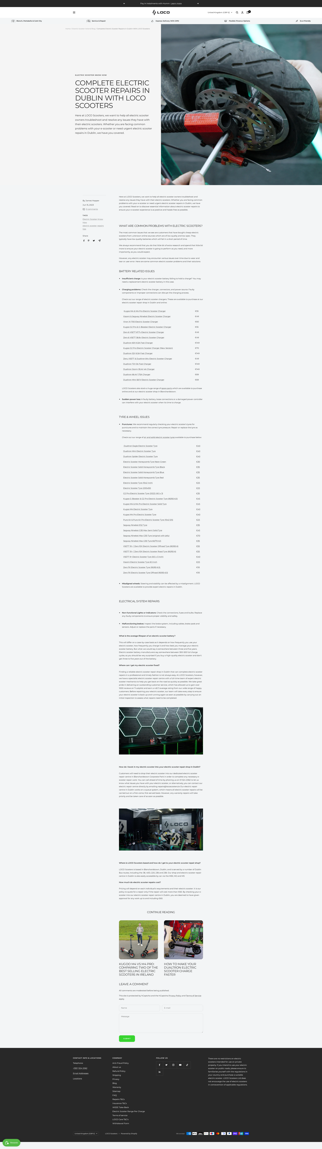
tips (84, 229)
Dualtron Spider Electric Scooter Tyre (140, 456)
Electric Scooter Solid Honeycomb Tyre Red (143, 477)
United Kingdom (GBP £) (219, 12)
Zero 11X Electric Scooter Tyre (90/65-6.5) (142, 567)
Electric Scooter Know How (91, 75)
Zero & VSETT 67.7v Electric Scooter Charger (143, 332)
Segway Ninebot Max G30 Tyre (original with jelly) (146, 535)
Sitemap (116, 1091)
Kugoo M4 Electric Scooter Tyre (137, 509)
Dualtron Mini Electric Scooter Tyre (139, 451)
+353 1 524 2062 (80, 1068)
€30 (198, 462)
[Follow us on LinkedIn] (159, 1071)
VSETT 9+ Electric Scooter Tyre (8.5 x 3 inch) (143, 557)
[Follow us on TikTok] (187, 1064)
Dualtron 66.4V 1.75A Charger (136, 374)
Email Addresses (80, 1073)
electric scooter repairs (93, 226)
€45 (198, 498)
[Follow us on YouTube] (180, 1064)
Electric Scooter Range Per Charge (128, 1111)
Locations (77, 1078)
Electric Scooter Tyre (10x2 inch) (138, 483)
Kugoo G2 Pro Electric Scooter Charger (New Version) (148, 348)
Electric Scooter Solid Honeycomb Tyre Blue (144, 472)
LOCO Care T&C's (120, 1119)
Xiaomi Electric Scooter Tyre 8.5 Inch (140, 562)
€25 (198, 483)
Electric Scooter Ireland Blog (83, 29)
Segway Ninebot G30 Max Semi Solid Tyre (142, 530)
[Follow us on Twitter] (166, 1064)
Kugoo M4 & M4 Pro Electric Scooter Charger (145, 311)
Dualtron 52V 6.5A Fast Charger (138, 353)
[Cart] (248, 12)
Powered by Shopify (129, 1134)
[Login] (242, 12)
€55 (198, 546)
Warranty (116, 1087)
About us (116, 1067)
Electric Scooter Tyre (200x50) (137, 488)
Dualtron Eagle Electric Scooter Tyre (140, 446)
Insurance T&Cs (119, 1103)
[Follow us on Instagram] (173, 1064)
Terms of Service (193, 995)
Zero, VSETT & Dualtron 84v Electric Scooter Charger (147, 358)
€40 (198, 446)
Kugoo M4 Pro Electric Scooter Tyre (139, 514)
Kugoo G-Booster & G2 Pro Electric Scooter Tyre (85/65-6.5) (150, 498)
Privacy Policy (175, 995)
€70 (198, 535)
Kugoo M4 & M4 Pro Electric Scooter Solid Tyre (145, 504)
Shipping (116, 1075)
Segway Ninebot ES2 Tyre (135, 525)
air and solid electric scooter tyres (159, 437)
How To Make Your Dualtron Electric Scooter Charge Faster (180, 969)
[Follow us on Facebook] (159, 1064)
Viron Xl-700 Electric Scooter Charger (140, 321)
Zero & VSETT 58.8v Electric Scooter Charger (143, 337)
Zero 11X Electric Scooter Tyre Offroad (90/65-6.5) (145, 572)
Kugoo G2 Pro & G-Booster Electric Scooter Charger (147, 327)
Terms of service (119, 1115)
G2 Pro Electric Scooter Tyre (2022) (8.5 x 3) (143, 493)
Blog (114, 1083)
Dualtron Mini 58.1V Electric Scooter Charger (143, 380)
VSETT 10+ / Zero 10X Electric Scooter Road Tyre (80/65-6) (149, 551)
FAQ (114, 1095)
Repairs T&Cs (118, 1099)
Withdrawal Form (120, 1123)
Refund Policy (118, 1071)
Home (68, 29)
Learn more (176, 3)
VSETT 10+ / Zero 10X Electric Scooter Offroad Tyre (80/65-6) (150, 546)
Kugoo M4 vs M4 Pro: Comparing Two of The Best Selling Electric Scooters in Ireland (138, 969)
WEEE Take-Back (120, 1107)
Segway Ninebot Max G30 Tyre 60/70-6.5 (142, 541)
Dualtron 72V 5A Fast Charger (137, 364)
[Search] (237, 12)
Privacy (115, 1079)
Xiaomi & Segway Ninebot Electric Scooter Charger (147, 316)
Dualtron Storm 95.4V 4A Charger (139, 369)
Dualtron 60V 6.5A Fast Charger (138, 343)
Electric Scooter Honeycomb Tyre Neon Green (144, 462)
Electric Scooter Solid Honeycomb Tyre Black (144, 467)
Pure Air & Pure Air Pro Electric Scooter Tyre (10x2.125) (148, 520)
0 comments (92, 209)
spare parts (166, 388)
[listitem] (84, 241)
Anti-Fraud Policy (120, 1063)
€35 (198, 467)
